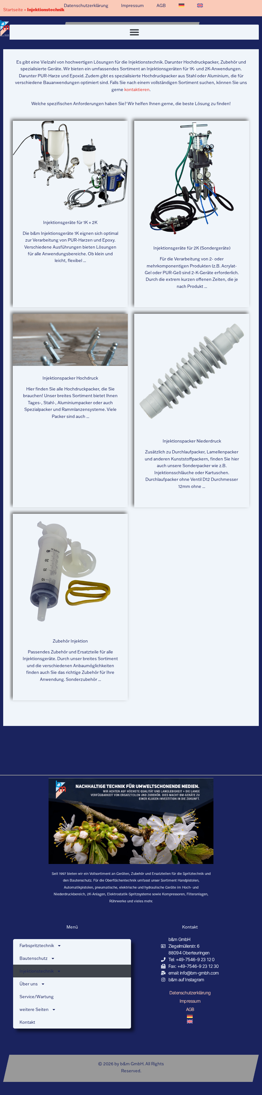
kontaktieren (136, 89)
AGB (161, 5)
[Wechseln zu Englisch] (200, 5)
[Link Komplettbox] (70, 214)
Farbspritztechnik (36, 945)
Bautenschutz (33, 958)
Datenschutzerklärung (86, 5)
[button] (134, 32)
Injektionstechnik (36, 971)
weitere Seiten (34, 1009)
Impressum (132, 5)
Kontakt (27, 1022)
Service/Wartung (36, 996)
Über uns (28, 983)
